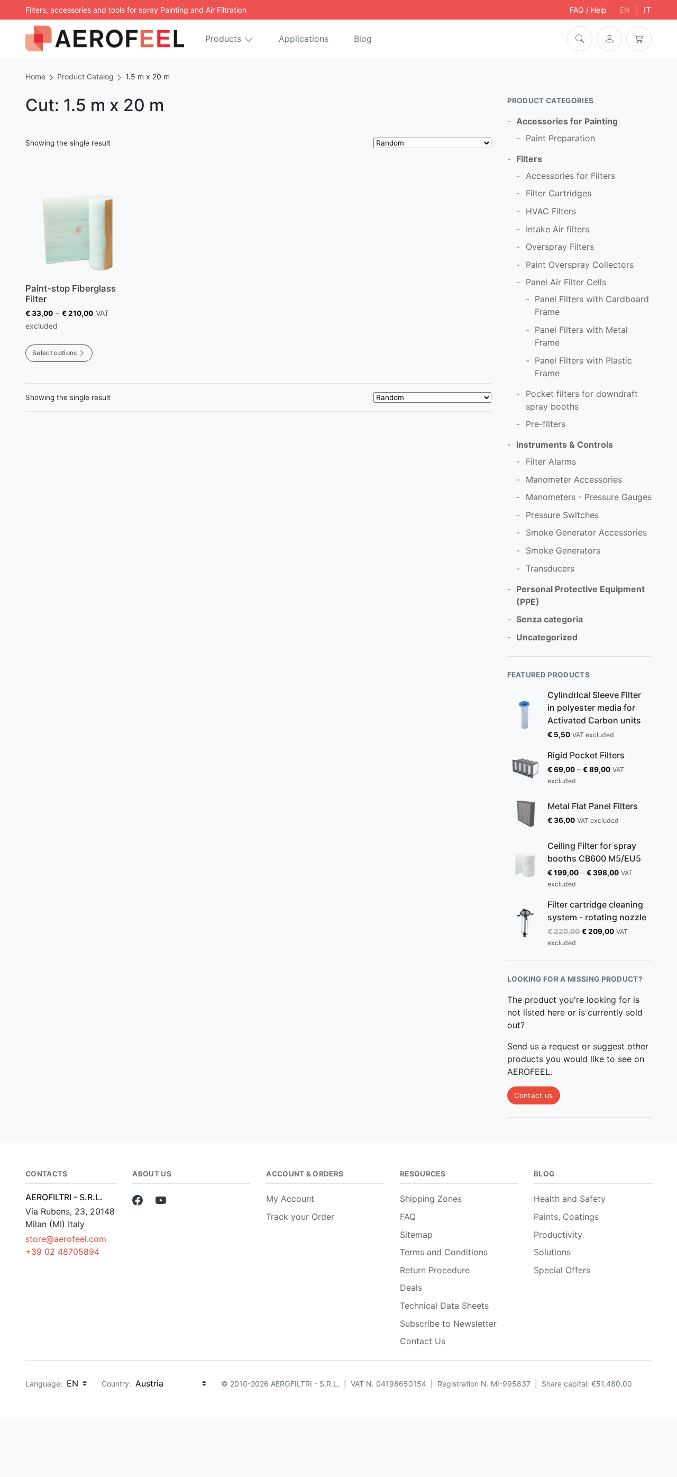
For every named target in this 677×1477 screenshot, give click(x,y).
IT (648, 9)
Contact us (533, 1095)
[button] (580, 38)
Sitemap (416, 1234)
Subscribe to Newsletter (448, 1323)
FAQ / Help (588, 9)
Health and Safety (570, 1198)
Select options (54, 353)
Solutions (552, 1252)
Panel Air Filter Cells (566, 282)
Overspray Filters (560, 246)
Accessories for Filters (570, 175)
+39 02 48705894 (62, 1251)
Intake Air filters (557, 229)
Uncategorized (547, 637)
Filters (529, 158)
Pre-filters (545, 424)
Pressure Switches (562, 515)
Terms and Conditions (444, 1252)
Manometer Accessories (574, 479)
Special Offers (562, 1270)
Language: (43, 1383)
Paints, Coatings (566, 1216)
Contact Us (422, 1341)
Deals (411, 1287)
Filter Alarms (551, 461)
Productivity (558, 1234)
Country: (116, 1383)
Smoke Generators (563, 550)
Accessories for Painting (567, 121)
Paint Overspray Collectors (580, 264)
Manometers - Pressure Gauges (589, 497)
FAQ (408, 1216)
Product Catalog (85, 76)
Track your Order (300, 1216)
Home (35, 76)
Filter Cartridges (558, 193)
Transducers (550, 568)
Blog (363, 38)
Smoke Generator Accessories (586, 532)
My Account (290, 1198)
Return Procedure (435, 1270)
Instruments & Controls (564, 444)
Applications (303, 38)
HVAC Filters (551, 211)
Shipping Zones (431, 1198)
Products (223, 38)
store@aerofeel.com (65, 1239)
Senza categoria (549, 619)
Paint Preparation (560, 138)
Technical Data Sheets (444, 1305)
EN (624, 9)
